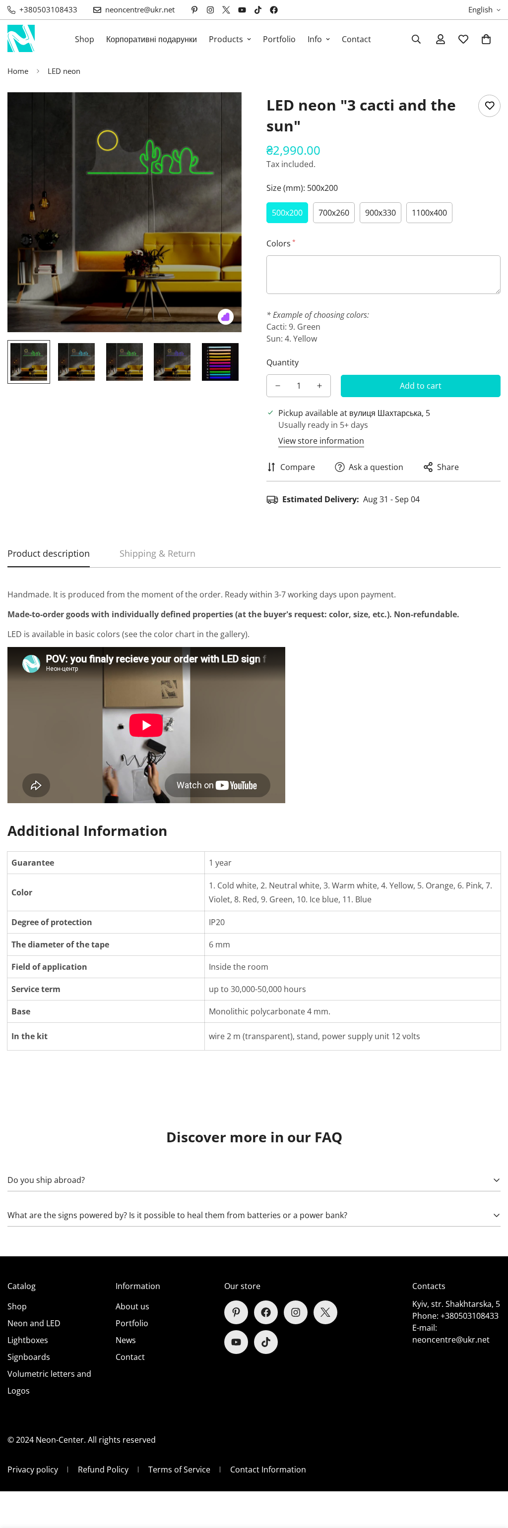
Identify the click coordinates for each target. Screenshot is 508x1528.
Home (17, 71)
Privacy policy (32, 1469)
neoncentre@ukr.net (451, 1339)
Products (226, 39)
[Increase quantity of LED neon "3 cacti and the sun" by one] (319, 386)
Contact (356, 39)
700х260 (333, 212)
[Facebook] (274, 10)
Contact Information (268, 1469)
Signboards (28, 1357)
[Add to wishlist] (489, 106)
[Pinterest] (194, 10)
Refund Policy (103, 1469)
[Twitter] (226, 10)
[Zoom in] (220, 113)
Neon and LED (34, 1323)
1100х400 (429, 212)
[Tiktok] (258, 10)
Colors (280, 243)
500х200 (287, 212)
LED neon (64, 71)
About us (132, 1306)
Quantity (282, 362)
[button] (486, 39)
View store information (321, 440)
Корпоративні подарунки (151, 39)
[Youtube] (242, 10)
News (126, 1340)
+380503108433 (470, 1315)
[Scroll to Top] (488, 1474)
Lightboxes (27, 1340)
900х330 (380, 212)
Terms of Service (179, 1469)
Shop (84, 39)
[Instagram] (210, 10)
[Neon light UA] (21, 39)
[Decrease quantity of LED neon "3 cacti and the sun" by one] (278, 386)
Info (315, 39)
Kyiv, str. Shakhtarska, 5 (456, 1303)
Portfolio (279, 39)
